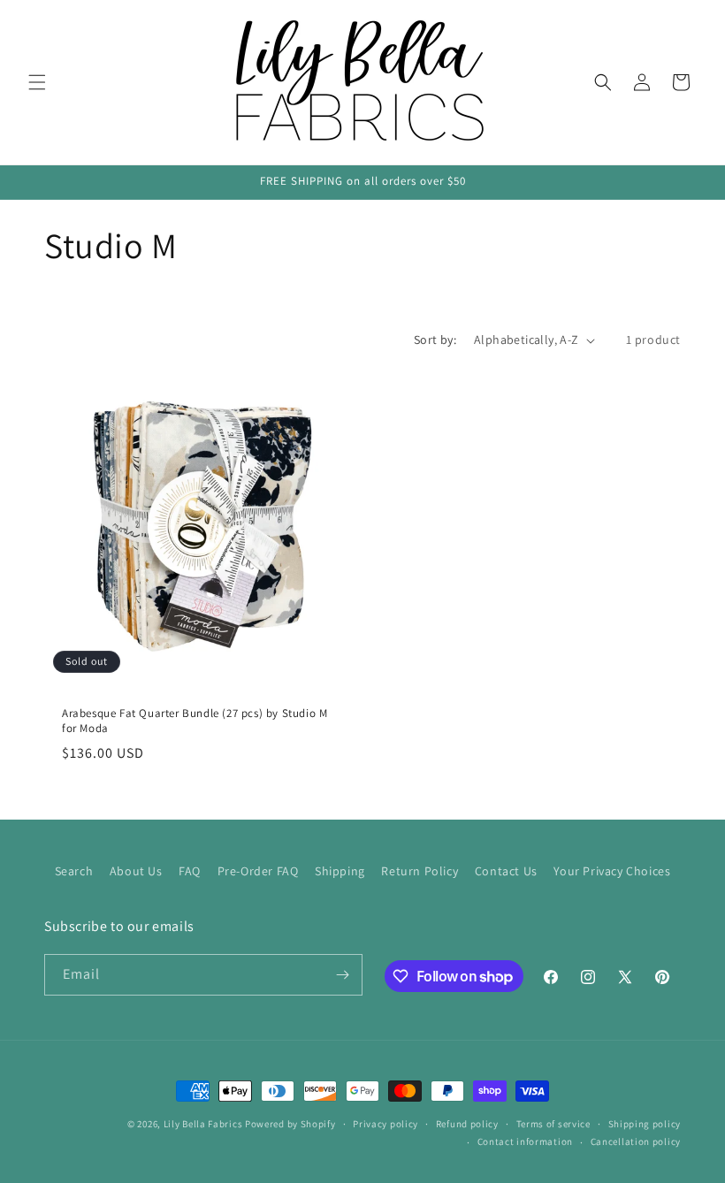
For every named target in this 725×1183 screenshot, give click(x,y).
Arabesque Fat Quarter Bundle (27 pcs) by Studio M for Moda (194, 721)
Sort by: (435, 339)
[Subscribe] (342, 975)
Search (74, 871)
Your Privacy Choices (611, 871)
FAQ (190, 871)
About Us (136, 871)
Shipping (340, 871)
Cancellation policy (636, 1141)
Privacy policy (385, 1124)
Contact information (525, 1141)
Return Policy (419, 871)
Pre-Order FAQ (258, 871)
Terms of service (553, 1124)
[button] (37, 82)
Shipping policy (645, 1124)
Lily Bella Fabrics (203, 1124)
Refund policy (467, 1124)
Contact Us (506, 871)
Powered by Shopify (290, 1124)
